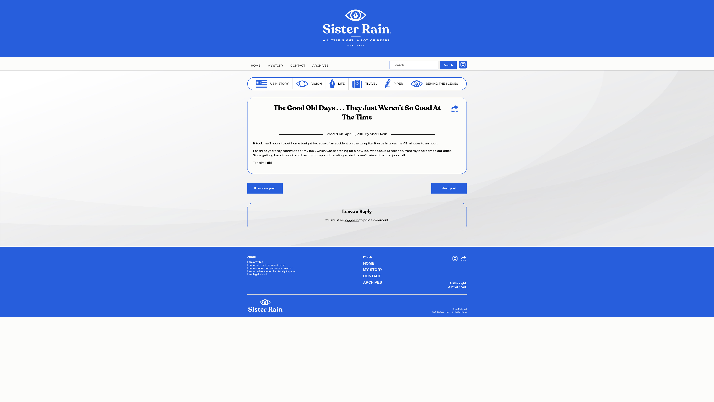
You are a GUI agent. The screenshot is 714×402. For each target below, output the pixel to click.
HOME (255, 65)
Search (448, 65)
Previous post (265, 188)
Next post (449, 188)
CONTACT (297, 65)
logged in (352, 220)
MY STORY (275, 65)
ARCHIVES (320, 65)
